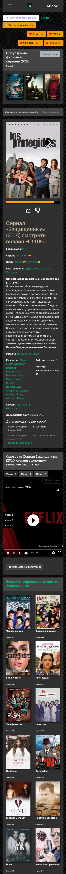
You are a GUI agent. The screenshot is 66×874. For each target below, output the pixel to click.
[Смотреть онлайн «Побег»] (18, 844)
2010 (25, 248)
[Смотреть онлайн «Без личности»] (18, 658)
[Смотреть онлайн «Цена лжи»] (48, 704)
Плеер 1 (11, 474)
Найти (45, 17)
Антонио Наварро (17, 398)
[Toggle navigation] (9, 6)
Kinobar (52, 6)
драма (18, 261)
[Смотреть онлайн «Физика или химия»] (48, 611)
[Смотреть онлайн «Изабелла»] (18, 751)
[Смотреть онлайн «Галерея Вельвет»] (18, 798)
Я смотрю (53, 480)
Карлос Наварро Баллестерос (15, 367)
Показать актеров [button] (28, 353)
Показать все (50, 54)
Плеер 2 (26, 474)
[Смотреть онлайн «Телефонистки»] (18, 704)
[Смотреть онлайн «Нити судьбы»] (48, 658)
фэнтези (32, 261)
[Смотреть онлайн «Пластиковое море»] (48, 798)
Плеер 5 (41, 474)
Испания (22, 255)
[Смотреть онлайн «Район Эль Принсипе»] (48, 844)
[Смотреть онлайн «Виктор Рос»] (48, 751)
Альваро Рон (14, 394)
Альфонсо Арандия (17, 390)
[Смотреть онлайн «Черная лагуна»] (18, 611)
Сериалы (11, 272)
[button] (19, 442)
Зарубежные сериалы (37, 268)
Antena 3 (16, 408)
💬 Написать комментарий (24, 566)
